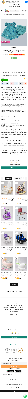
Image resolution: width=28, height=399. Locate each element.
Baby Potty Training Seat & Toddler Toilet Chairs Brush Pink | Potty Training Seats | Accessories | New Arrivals (7, 272)
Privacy (10, 374)
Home (4, 14)
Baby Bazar (7, 10)
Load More (14, 284)
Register (3, 8)
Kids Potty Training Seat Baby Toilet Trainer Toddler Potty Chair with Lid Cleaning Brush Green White (21, 272)
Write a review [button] (14, 167)
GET (26, 1)
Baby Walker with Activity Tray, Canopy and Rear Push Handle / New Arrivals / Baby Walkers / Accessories (7, 222)
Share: (2, 81)
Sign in (7, 8)
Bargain (14, 58)
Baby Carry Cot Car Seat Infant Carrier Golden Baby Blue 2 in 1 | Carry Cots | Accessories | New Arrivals (21, 247)
